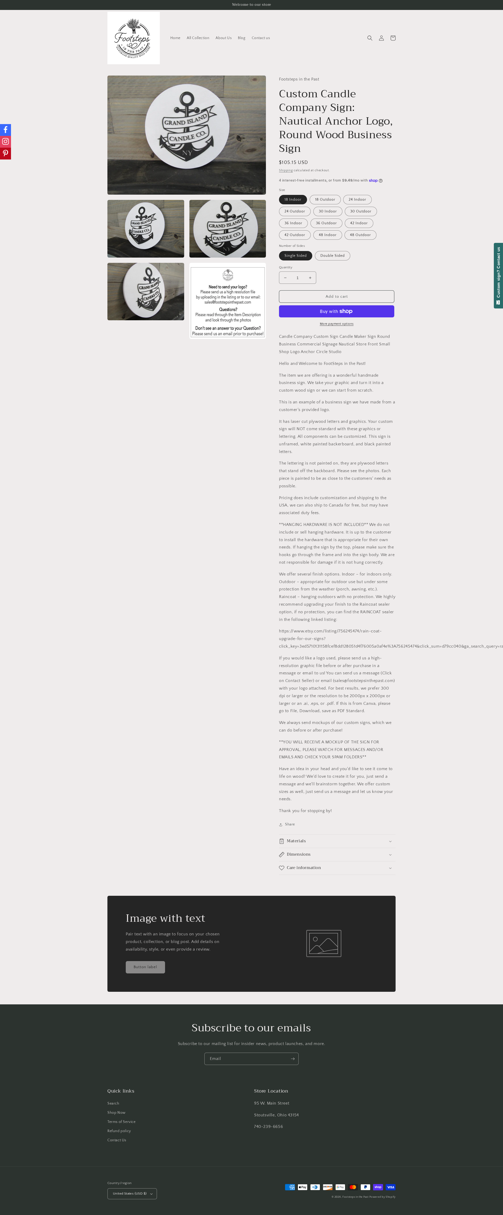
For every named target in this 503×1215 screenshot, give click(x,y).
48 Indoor (328, 235)
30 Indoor (328, 211)
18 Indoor (293, 200)
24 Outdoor (295, 211)
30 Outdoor (360, 211)
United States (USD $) (129, 1193)
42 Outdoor (295, 235)
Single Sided (296, 256)
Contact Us (116, 1140)
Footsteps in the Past (355, 1197)
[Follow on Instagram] (5, 142)
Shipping (286, 170)
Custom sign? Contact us (498, 273)
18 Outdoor (325, 200)
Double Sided (332, 256)
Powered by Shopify (382, 1197)
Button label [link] (145, 967)
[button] (370, 38)
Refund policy (119, 1131)
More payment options (337, 324)
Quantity (285, 267)
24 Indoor (357, 200)
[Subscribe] (292, 1059)
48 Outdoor (360, 235)
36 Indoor (293, 223)
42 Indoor (359, 223)
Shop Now (116, 1113)
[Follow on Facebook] (5, 130)
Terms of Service (121, 1122)
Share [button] (290, 824)
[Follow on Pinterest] (5, 153)
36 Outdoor (326, 223)
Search (113, 1103)
